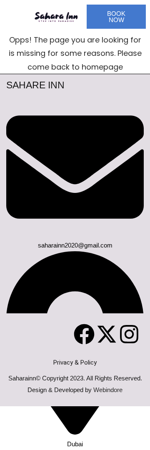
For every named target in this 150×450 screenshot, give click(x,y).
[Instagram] (129, 334)
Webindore (107, 389)
